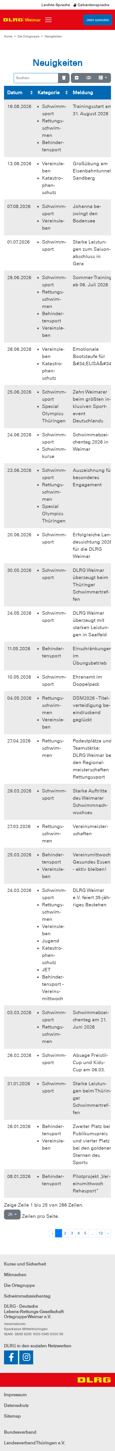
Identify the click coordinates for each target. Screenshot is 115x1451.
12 (101, 1233)
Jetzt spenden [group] (97, 20)
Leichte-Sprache (55, 5)
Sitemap (12, 1416)
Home (8, 36)
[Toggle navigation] (48, 20)
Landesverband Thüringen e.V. (34, 1442)
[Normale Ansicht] (88, 78)
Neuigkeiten (53, 36)
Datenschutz (16, 1405)
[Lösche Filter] (64, 78)
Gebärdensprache (92, 5)
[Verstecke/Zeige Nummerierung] (76, 78)
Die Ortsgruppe (28, 36)
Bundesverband (20, 1432)
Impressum (15, 1394)
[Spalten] (103, 78)
